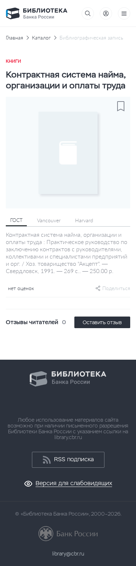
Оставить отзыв (102, 322)
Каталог (41, 38)
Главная (14, 38)
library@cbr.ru (68, 553)
